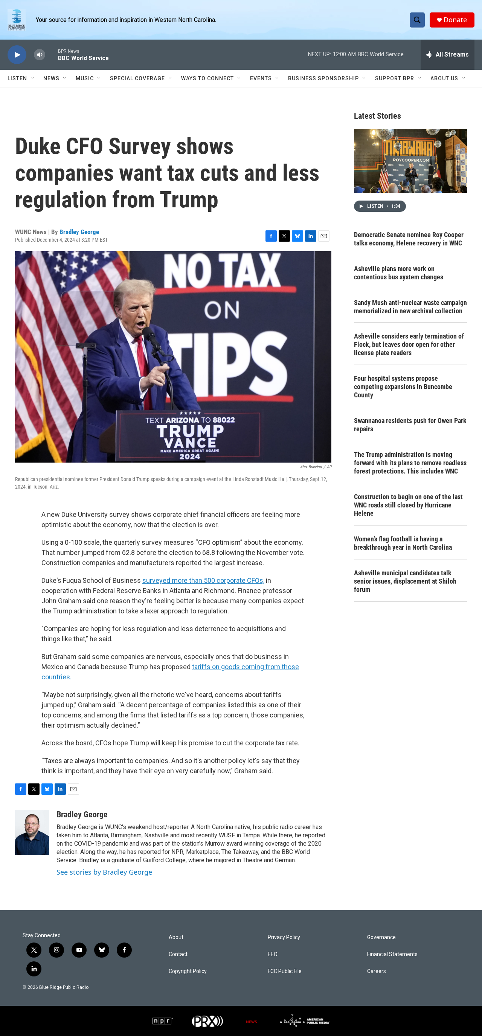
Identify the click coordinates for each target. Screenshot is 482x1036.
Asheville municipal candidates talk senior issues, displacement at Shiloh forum (405, 581)
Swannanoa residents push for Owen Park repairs (410, 425)
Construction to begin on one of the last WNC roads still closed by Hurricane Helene (408, 505)
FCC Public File (285, 971)
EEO (273, 954)
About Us (444, 78)
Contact (178, 954)
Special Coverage (137, 78)
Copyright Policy (188, 971)
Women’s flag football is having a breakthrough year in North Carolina (403, 543)
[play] (17, 55)
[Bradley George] (32, 832)
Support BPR (394, 78)
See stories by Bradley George (104, 872)
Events (261, 78)
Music (85, 78)
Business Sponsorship (323, 78)
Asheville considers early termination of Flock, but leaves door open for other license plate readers (409, 344)
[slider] (51, 54)
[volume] (39, 54)
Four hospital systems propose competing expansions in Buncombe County (403, 386)
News (51, 78)
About (176, 937)
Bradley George (79, 232)
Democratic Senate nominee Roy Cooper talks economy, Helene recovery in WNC (409, 239)
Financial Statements (392, 954)
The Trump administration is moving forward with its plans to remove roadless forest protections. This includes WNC (410, 463)
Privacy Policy (284, 937)
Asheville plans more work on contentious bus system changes (398, 273)
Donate (455, 20)
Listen (17, 78)
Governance (381, 937)
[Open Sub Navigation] (33, 78)
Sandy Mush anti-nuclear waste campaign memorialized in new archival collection (410, 307)
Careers (376, 971)
